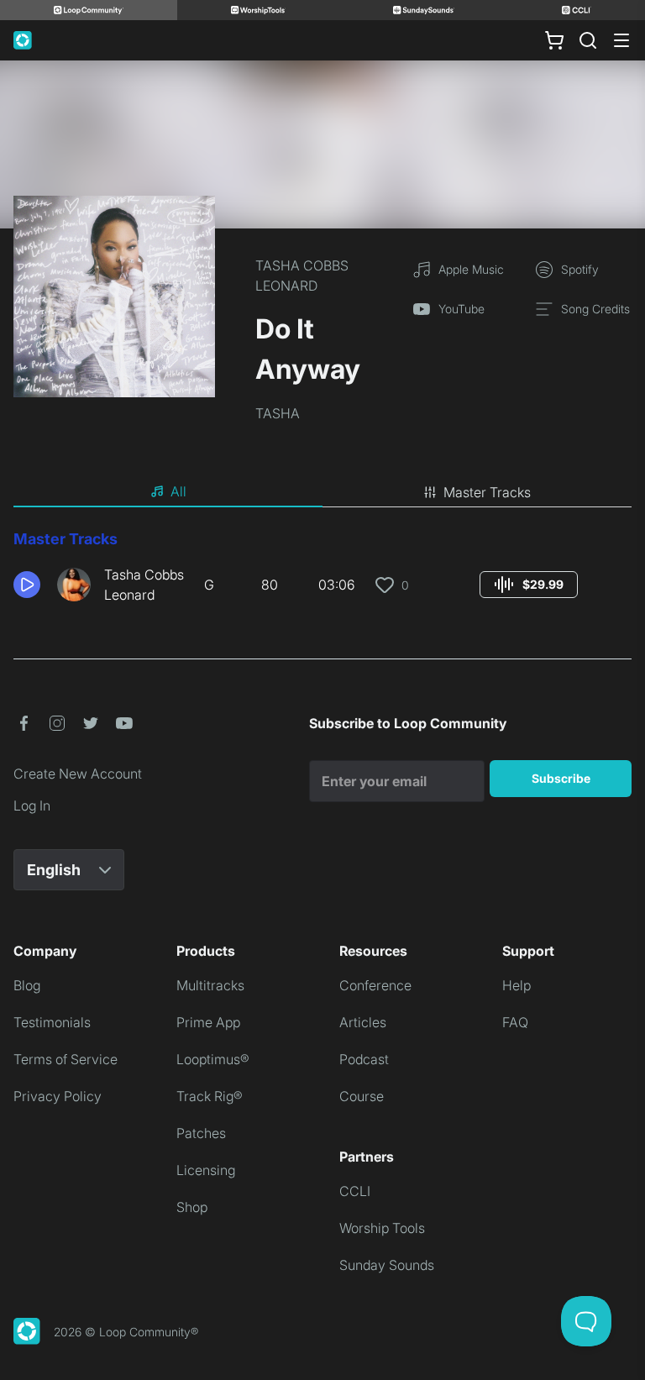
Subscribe (561, 778)
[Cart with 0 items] (554, 40)
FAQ (515, 1022)
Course (361, 1096)
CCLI (354, 1191)
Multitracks (210, 985)
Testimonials (52, 1022)
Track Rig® (209, 1096)
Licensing (205, 1170)
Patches (201, 1133)
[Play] (26, 584)
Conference (375, 985)
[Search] (588, 40)
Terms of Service (65, 1059)
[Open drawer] (621, 40)
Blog (26, 985)
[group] (529, 584)
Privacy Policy (57, 1096)
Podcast (364, 1059)
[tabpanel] (322, 572)
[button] (28, 584)
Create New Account (77, 773)
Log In (31, 805)
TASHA (277, 413)
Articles (362, 1022)
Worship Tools (382, 1228)
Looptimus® (212, 1059)
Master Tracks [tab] (487, 492)
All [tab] (178, 491)
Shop (191, 1207)
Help (516, 985)
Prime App (208, 1022)
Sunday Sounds (386, 1265)
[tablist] (322, 492)
